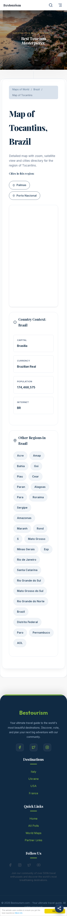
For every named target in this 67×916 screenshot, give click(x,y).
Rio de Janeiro (26, 559)
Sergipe (22, 507)
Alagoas (40, 487)
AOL (20, 643)
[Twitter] (33, 747)
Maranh (22, 528)
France (33, 793)
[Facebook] (20, 747)
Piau (20, 476)
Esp (46, 549)
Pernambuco (41, 632)
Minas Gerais (26, 549)
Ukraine (33, 778)
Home (33, 818)
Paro (20, 632)
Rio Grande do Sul (29, 580)
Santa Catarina (27, 570)
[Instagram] (47, 747)
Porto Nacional (26, 195)
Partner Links (33, 840)
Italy (33, 771)
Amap (37, 455)
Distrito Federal (27, 622)
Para (20, 497)
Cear (35, 476)
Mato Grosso (36, 539)
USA (33, 786)
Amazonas (24, 518)
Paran (21, 487)
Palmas (21, 185)
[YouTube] (38, 865)
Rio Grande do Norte (30, 601)
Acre (20, 455)
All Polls (33, 825)
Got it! (54, 911)
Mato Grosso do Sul (30, 591)
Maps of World (20, 89)
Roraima (38, 497)
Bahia (21, 466)
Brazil (37, 89)
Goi (36, 466)
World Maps (33, 833)
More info (19, 913)
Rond (40, 528)
